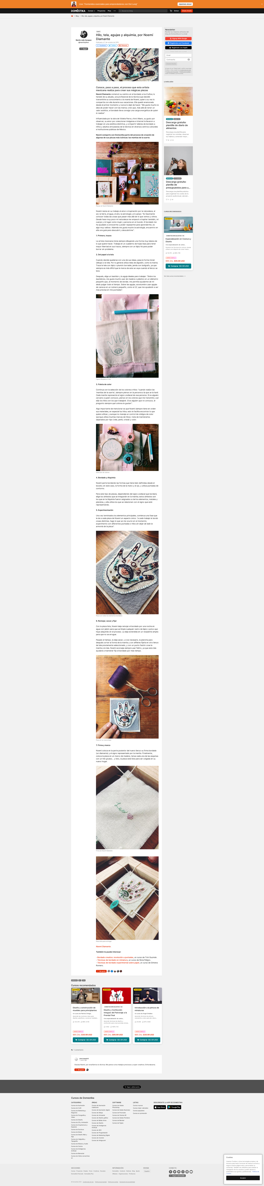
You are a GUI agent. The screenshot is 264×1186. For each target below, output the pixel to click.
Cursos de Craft (76, 1108)
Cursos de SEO (96, 1130)
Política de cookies (113, 1182)
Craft (98, 31)
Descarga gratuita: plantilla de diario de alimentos (177, 125)
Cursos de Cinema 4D (119, 1115)
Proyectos (101, 11)
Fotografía (177, 178)
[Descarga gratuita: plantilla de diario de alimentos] (178, 101)
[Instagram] (183, 1171)
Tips (83, 980)
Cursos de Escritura (77, 1129)
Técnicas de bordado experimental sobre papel (118, 963)
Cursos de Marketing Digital (101, 1135)
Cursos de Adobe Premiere (121, 1118)
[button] (114, 10)
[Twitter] (174, 1171)
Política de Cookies (185, 72)
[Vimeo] (187, 1171)
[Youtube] (191, 1171)
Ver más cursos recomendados (174, 276)
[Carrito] (171, 10)
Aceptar (243, 1178)
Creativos (96, 1171)
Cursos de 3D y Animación (79, 1122)
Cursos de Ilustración (78, 1105)
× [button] (262, 4)
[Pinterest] (178, 1171)
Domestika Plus (88, 1174)
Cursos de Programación (100, 1132)
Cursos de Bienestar (77, 1153)
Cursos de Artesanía (98, 1115)
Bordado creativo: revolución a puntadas (115, 957)
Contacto (122, 1171)
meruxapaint (84, 1059)
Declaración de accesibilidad (127, 1182)
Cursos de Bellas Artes (99, 1120)
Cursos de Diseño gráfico (100, 1118)
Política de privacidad (101, 1182)
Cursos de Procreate (119, 1112)
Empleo (86, 1171)
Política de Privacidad (172, 72)
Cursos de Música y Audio (79, 1144)
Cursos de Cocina (76, 1146)
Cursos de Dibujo (97, 1112)
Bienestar (177, 119)
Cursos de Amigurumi (99, 1140)
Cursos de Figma (117, 1123)
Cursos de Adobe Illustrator (121, 1110)
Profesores (132, 1174)
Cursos (73, 1171)
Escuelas (102, 1171)
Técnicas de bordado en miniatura (112, 960)
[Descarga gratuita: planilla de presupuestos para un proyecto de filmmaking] (178, 160)
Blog (77, 16)
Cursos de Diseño (77, 1120)
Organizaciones (123, 1174)
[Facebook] (170, 1171)
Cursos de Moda (76, 1132)
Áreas (94, 1102)
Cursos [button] (91, 11)
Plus (109, 11)
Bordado (74, 980)
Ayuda (138, 1171)
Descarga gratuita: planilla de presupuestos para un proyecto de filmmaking (178, 187)
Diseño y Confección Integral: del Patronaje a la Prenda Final (115, 1012)
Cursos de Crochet (98, 1138)
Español (147, 1171)
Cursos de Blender (118, 1120)
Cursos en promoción (140, 1113)
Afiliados (114, 1174)
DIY (80, 980)
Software (116, 1102)
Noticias (128, 1171)
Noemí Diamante (103, 946)
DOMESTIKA (78, 10)
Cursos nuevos (138, 1105)
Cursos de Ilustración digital (101, 1110)
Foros (90, 1171)
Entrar (176, 11)
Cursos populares (138, 1110)
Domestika (115, 1171)
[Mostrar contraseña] (189, 59)
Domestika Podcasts (77, 1174)
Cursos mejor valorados (140, 1108)
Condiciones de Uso (185, 70)
